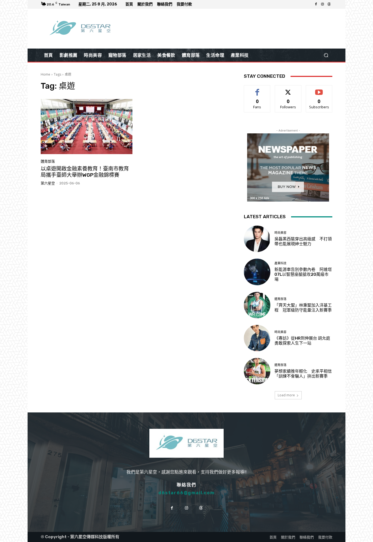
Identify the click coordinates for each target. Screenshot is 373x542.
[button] (325, 55)
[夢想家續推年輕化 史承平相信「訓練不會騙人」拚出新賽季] (257, 371)
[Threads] (329, 4)
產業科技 (280, 263)
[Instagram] (322, 4)
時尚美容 (280, 232)
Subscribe (319, 89)
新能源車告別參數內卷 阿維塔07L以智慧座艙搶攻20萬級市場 (303, 274)
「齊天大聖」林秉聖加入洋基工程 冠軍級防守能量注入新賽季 (303, 308)
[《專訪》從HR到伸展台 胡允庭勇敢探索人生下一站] (257, 338)
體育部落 (48, 161)
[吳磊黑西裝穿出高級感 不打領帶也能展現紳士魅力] (257, 239)
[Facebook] (316, 4)
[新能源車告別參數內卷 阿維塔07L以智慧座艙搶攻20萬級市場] (257, 272)
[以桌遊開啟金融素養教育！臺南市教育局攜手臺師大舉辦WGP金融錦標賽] (86, 126)
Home (45, 74)
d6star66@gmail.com (186, 492)
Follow (288, 89)
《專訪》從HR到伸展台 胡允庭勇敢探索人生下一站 (302, 341)
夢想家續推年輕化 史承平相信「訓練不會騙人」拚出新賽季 (303, 374)
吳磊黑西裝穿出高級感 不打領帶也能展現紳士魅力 (303, 241)
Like (257, 89)
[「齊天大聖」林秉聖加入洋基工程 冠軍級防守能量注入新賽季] (257, 305)
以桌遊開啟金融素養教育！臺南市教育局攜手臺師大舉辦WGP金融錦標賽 (85, 172)
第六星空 (48, 183)
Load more (286, 395)
